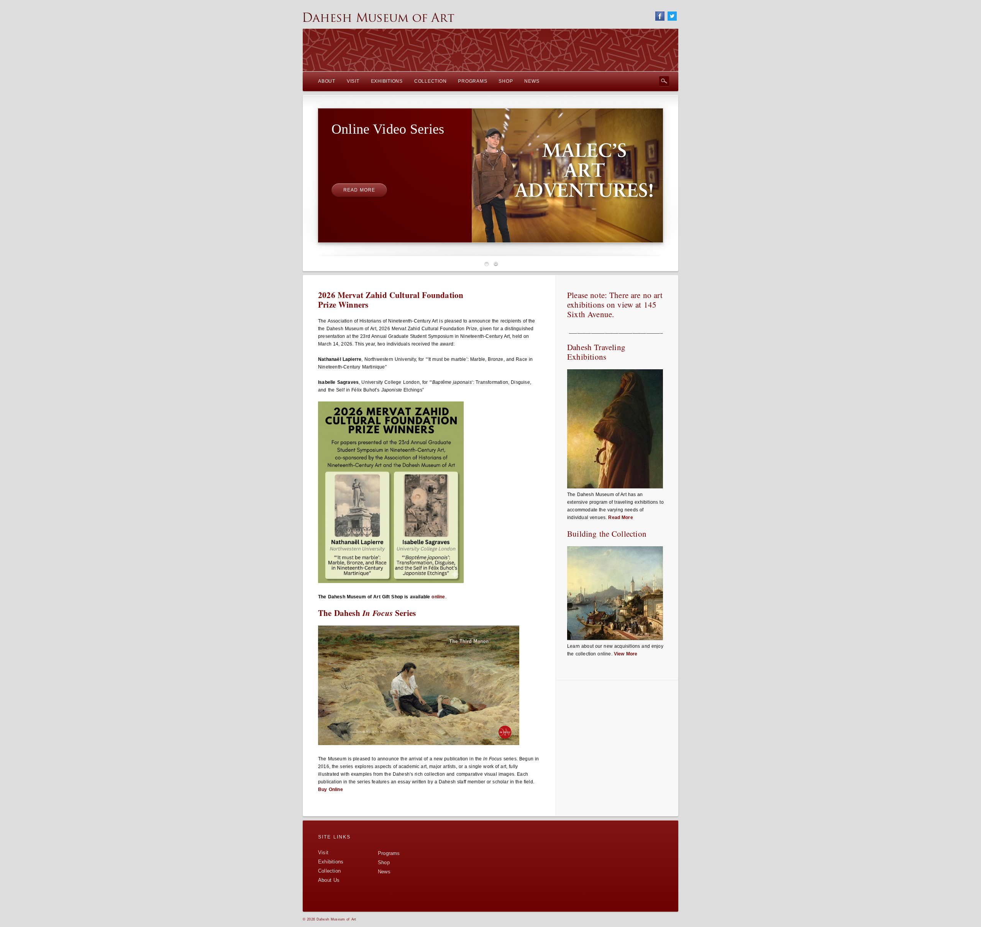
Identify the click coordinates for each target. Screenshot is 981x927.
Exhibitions (330, 862)
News (384, 872)
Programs (389, 853)
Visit (323, 852)
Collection (329, 871)
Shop (384, 862)
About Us (329, 880)
